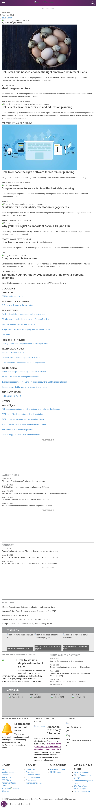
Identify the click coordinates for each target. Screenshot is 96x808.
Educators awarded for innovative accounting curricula (24, 387)
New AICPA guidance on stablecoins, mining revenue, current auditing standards (35, 493)
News (4, 769)
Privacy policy (31, 780)
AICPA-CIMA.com (81, 773)
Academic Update (9, 783)
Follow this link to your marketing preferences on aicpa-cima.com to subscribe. (47, 746)
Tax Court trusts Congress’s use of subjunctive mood (23, 314)
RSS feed (6, 788)
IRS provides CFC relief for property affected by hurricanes (26, 329)
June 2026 (58, 704)
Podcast (5, 775)
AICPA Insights (80, 789)
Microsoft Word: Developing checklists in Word (21, 358)
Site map (5, 791)
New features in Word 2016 (13, 352)
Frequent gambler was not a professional (18, 324)
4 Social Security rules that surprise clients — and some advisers (28, 607)
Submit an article (33, 775)
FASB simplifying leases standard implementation (22, 414)
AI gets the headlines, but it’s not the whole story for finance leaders (29, 563)
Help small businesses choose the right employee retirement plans (44, 72)
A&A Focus (6, 777)
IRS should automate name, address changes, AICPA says (26, 487)
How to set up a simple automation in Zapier (31, 663)
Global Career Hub (82, 791)
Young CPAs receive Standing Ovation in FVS (21, 377)
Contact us (30, 769)
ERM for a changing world (12, 296)
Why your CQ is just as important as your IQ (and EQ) (36, 226)
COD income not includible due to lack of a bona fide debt (25, 319)
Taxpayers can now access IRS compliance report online (25, 500)
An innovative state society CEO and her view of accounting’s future (30, 557)
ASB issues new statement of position (17, 430)
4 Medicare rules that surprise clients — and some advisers (26, 620)
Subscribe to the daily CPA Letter (54, 730)
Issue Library (7, 18)
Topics (4, 786)
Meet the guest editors (16, 88)
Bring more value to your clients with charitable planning (38, 188)
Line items (6, 335)
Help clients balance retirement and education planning (37, 107)
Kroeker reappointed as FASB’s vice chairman (21, 435)
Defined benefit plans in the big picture (17, 305)
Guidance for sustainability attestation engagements (35, 207)
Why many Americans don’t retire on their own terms (23, 481)
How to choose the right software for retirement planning (38, 172)
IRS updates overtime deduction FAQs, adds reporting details (27, 624)
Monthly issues (8, 772)
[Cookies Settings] (4, 804)
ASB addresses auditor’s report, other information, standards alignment (31, 409)
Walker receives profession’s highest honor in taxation (24, 372)
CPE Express (55, 772)
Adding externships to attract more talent (76, 642)
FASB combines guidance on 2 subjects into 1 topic (23, 419)
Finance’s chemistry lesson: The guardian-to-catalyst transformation (30, 551)
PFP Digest (6, 780)
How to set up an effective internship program (48, 642)
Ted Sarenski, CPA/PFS (12, 396)
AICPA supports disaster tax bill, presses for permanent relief (27, 506)
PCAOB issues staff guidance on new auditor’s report (24, 424)
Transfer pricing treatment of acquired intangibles (70, 667)
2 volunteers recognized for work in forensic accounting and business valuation (34, 382)
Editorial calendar (33, 777)
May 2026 (79, 704)
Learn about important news (22, 727)
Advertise (30, 772)
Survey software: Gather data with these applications (23, 363)
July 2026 (37, 704)
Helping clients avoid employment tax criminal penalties (25, 343)
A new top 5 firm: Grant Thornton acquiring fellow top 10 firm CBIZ (29, 611)
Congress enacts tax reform (19, 258)
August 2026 (16, 704)
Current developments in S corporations (66, 661)
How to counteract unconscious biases (27, 242)
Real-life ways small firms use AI (15, 615)
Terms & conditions (34, 783)
